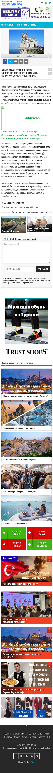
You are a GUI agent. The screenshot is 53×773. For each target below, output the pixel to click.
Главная (7, 733)
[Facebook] (5, 61)
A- (50, 73)
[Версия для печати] (21, 61)
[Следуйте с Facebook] (16, 756)
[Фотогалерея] (50, 3)
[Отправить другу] (15, 61)
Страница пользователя (33, 737)
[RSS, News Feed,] (26, 756)
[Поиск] (37, 756)
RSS (49, 737)
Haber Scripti (24, 762)
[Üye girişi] (31, 756)
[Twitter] (10, 61)
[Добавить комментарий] (26, 61)
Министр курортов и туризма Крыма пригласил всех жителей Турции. (20, 74)
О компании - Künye (22, 733)
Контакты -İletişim (41, 733)
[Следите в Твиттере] (21, 756)
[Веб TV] (46, 3)
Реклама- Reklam (12, 737)
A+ (49, 69)
